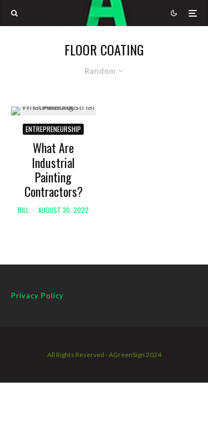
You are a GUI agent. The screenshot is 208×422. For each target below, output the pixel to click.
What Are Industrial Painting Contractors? (53, 169)
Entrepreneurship (53, 129)
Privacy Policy (37, 295)
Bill (23, 210)
